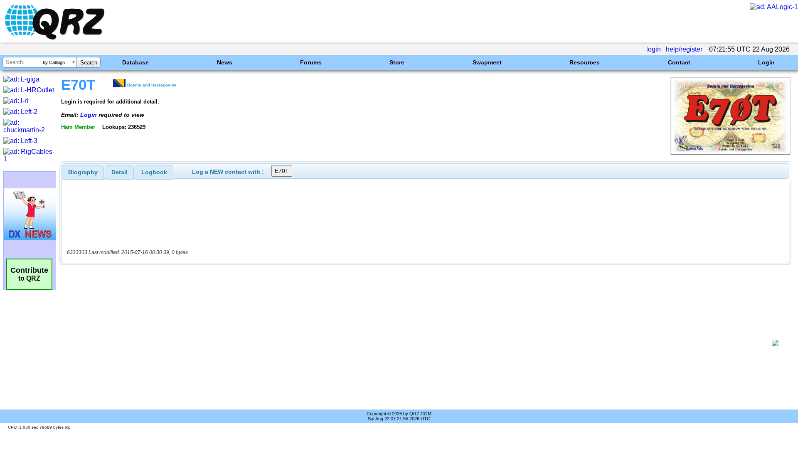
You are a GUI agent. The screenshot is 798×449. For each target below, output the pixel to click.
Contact (679, 62)
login (653, 49)
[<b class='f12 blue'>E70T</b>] (730, 152)
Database (135, 62)
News (224, 62)
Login (766, 62)
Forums (311, 62)
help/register (684, 49)
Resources (584, 62)
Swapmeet (487, 62)
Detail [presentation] (119, 172)
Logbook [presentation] (154, 172)
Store (396, 62)
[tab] (83, 172)
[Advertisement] (415, 343)
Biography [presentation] (83, 172)
